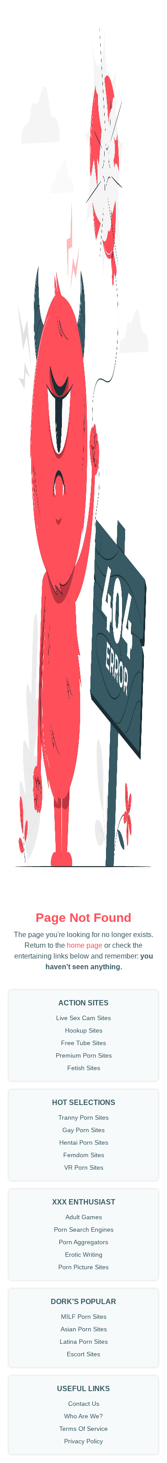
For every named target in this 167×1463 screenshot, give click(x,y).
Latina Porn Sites (84, 1341)
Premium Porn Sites (84, 1055)
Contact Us (83, 1403)
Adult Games (83, 1217)
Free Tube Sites (83, 1042)
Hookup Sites (83, 1030)
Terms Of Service (83, 1428)
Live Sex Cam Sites (83, 1017)
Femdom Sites (83, 1155)
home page (84, 945)
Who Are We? (83, 1416)
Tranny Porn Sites (83, 1117)
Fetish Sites (83, 1067)
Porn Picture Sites (83, 1267)
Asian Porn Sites (84, 1329)
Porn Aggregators (83, 1242)
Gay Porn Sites (83, 1130)
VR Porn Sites (83, 1167)
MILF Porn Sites (83, 1316)
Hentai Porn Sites (83, 1142)
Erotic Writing (83, 1254)
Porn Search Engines (84, 1229)
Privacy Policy (83, 1441)
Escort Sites (83, 1354)
